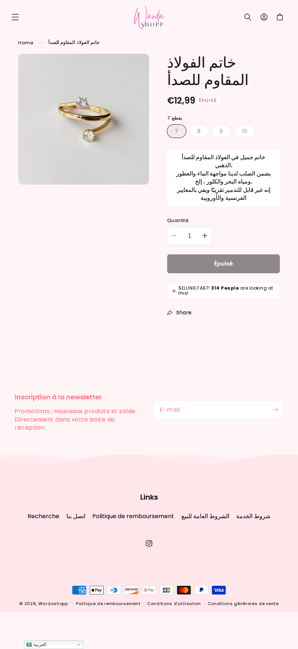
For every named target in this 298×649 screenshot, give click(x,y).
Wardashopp (53, 603)
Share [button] (184, 312)
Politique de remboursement (133, 516)
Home (25, 42)
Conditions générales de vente (243, 603)
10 (248, 132)
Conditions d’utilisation (174, 603)
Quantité (178, 220)
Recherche (43, 516)
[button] (15, 17)
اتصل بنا (76, 516)
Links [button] (149, 497)
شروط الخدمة (253, 516)
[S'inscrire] (275, 409)
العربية (39, 644)
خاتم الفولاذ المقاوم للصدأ (74, 42)
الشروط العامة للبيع (205, 516)
